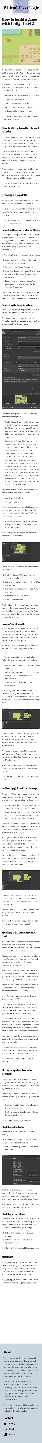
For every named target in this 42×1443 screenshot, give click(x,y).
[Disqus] (21, 1316)
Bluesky (12, 1424)
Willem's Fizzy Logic (21, 7)
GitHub (11, 1429)
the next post (9, 1280)
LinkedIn (12, 1434)
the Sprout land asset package (19, 212)
